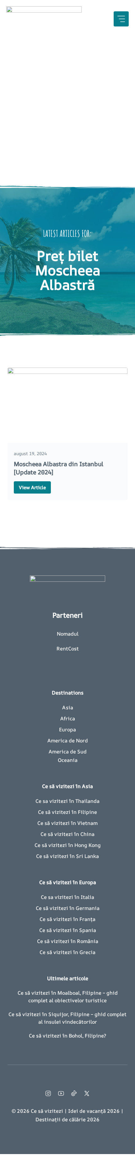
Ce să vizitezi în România (67, 941)
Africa (67, 718)
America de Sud (68, 751)
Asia (67, 707)
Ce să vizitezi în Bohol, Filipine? (67, 1035)
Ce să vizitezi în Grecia (67, 952)
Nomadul (67, 633)
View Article (32, 487)
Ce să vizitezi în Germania (68, 908)
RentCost (68, 648)
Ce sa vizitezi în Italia (67, 897)
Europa (67, 729)
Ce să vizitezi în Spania (67, 930)
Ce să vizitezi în (56, 856)
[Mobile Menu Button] (121, 18)
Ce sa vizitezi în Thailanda (67, 801)
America (57, 740)
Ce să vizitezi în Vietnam (67, 823)
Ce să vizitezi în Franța (67, 919)
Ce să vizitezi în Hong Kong (68, 845)
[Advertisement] (67, 108)
